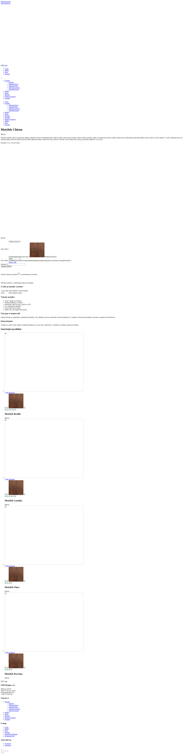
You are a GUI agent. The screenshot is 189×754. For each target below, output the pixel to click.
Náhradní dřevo (13, 84)
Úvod (6, 69)
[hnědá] (16, 408)
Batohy (7, 91)
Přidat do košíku (6, 266)
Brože (6, 93)
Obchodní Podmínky (11, 734)
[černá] (24, 408)
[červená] (7, 410)
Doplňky (7, 98)
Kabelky (7, 81)
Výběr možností (10, 392)
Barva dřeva (4, 249)
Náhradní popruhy (14, 88)
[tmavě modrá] (11, 583)
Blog (6, 72)
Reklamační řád (9, 736)
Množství (4, 264)
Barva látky (4, 260)
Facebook (8, 743)
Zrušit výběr (12, 262)
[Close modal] (1, 749)
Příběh (7, 70)
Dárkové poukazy (10, 96)
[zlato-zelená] (13, 410)
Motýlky (7, 95)
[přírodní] (5, 408)
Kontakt (7, 74)
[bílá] (5, 410)
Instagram (8, 745)
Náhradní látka (13, 86)
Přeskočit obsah (6, 1)
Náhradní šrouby (14, 89)
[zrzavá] (7, 408)
